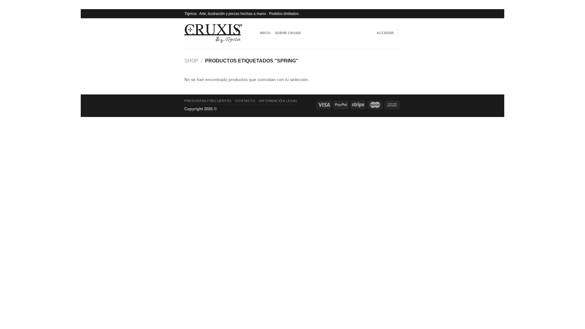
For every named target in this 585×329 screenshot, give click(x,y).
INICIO (265, 33)
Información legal (278, 101)
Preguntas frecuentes (208, 101)
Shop (191, 60)
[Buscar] (253, 32)
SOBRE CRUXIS (288, 33)
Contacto (245, 101)
